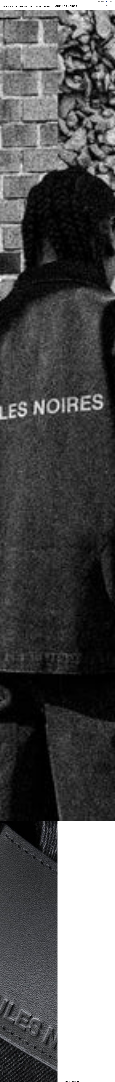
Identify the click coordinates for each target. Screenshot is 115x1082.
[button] (8, 6)
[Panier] (111, 6)
